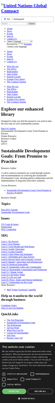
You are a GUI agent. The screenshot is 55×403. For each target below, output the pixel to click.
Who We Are (12, 66)
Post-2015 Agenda (9, 210)
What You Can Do (15, 330)
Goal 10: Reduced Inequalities (14, 264)
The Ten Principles (15, 320)
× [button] (52, 345)
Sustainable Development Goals (15, 212)
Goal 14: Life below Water (13, 274)
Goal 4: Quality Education (13, 249)
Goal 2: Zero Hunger (10, 244)
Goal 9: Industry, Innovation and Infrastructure (21, 262)
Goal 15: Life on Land (11, 277)
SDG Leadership (8, 229)
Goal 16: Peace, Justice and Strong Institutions (21, 280)
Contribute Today (9, 305)
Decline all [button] (40, 391)
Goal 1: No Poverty (10, 241)
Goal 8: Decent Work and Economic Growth (21, 259)
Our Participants (14, 325)
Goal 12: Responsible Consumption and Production (24, 269)
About (9, 28)
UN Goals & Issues (9, 224)
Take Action (12, 74)
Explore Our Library (16, 79)
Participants (19, 19)
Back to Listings (8, 128)
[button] (27, 398)
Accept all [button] (14, 391)
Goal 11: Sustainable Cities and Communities (21, 267)
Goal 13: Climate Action (12, 272)
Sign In (10, 36)
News (9, 31)
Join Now (11, 335)
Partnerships (6, 227)
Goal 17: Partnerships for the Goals (16, 282)
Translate (28, 44)
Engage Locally (14, 76)
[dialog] (27, 372)
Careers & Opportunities (17, 333)
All (8, 19)
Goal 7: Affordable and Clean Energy (18, 257)
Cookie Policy (14, 368)
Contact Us (12, 39)
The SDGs (11, 69)
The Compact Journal (16, 82)
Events (10, 33)
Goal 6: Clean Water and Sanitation (17, 254)
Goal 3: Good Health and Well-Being (17, 246)
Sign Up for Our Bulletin (12, 308)
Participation (12, 71)
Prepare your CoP (15, 338)
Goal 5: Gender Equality (12, 252)
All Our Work (13, 328)
